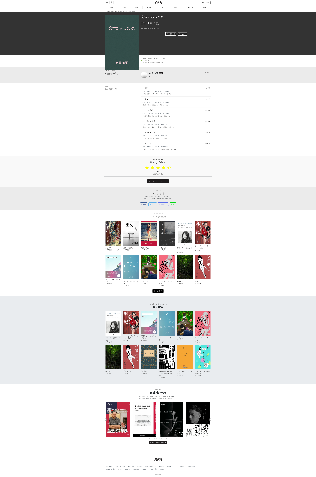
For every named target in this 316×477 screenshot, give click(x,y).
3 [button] (152, 438)
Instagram (136, 469)
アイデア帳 (189, 7)
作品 (124, 7)
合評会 (175, 7)
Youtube (144, 469)
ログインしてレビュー (158, 181)
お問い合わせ (192, 466)
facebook (127, 469)
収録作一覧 (171, 34)
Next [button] (210, 419)
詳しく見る (208, 72)
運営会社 (182, 466)
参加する (140, 466)
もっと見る (158, 291)
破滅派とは (109, 466)
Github (162, 469)
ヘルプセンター (120, 466)
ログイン (207, 3)
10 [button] (169, 438)
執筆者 (149, 7)
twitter (120, 469)
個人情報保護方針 (150, 466)
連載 (136, 7)
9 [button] (166, 438)
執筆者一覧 (131, 466)
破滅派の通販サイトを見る (158, 442)
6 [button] (159, 438)
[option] (118, 419)
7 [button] (162, 438)
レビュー (183, 34)
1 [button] (147, 438)
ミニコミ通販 (153, 469)
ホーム (111, 7)
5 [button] (157, 438)
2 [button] (149, 438)
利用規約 (161, 466)
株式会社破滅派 (110, 469)
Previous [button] (106, 419)
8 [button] (164, 438)
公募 (162, 7)
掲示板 (205, 7)
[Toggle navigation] (107, 2)
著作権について (171, 466)
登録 (203, 3)
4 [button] (154, 438)
